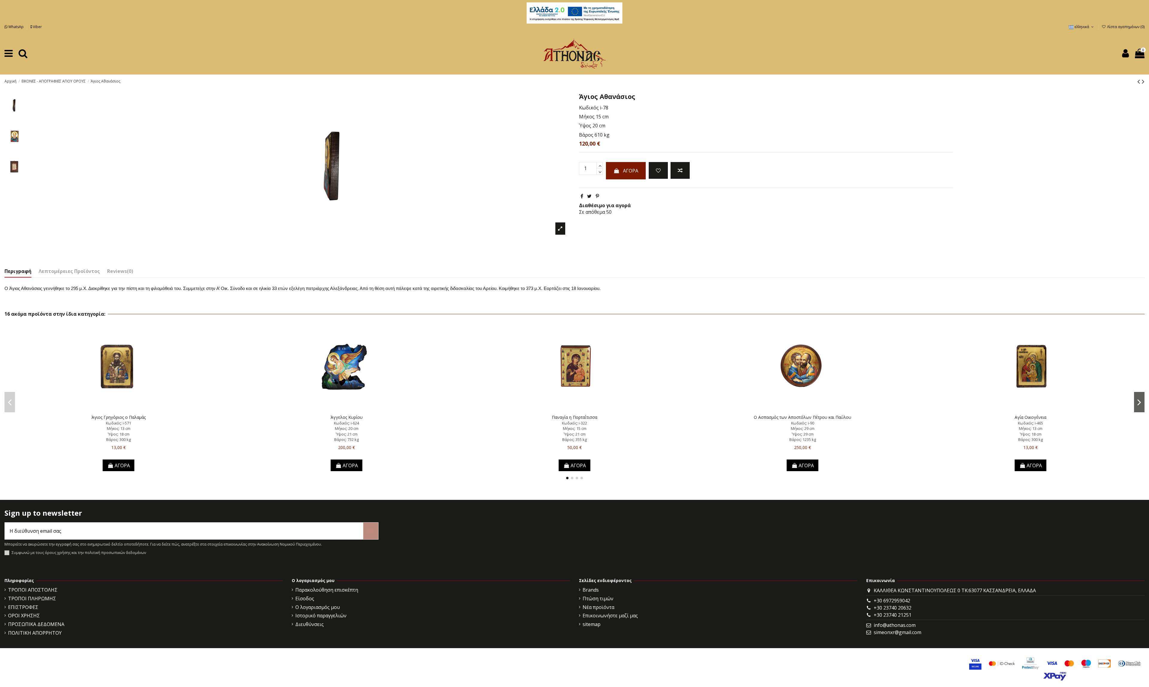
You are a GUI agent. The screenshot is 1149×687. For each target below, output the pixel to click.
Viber (37, 26)
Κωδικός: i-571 (118, 423)
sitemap (592, 624)
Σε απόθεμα (592, 212)
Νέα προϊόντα (598, 607)
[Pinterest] (597, 196)
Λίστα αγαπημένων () (1125, 26)
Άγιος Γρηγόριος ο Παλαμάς (119, 417)
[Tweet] (589, 196)
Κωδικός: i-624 (346, 423)
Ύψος (585, 125)
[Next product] (1143, 81)
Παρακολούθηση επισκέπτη (326, 590)
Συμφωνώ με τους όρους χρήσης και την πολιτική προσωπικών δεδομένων (79, 552)
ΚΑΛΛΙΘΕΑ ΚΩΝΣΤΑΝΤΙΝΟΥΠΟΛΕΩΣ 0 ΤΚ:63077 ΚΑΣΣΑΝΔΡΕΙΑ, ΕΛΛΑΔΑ (955, 590)
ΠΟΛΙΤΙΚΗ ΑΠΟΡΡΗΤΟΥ (35, 633)
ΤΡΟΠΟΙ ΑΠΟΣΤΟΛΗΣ (32, 590)
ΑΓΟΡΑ (630, 170)
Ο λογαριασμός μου (317, 607)
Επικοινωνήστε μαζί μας (610, 615)
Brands (591, 590)
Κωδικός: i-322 (574, 423)
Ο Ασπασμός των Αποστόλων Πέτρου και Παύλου (802, 417)
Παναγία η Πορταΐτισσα (574, 417)
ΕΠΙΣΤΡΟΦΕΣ (23, 607)
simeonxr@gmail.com (897, 632)
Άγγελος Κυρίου (347, 417)
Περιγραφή (17, 271)
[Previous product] (1139, 81)
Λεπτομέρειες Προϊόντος (69, 271)
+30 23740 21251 (892, 615)
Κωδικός (589, 107)
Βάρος (586, 135)
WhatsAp (16, 26)
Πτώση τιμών (598, 598)
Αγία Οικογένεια (1030, 417)
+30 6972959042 (892, 600)
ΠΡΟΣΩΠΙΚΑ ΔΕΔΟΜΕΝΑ (36, 624)
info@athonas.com (895, 625)
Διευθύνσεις (309, 624)
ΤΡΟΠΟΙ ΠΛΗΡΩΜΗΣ (32, 598)
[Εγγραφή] (370, 531)
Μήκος (587, 116)
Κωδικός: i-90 (802, 423)
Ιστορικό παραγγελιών (320, 615)
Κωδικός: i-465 (1030, 423)
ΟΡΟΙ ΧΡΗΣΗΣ (24, 615)
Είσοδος (304, 598)
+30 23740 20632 (892, 607)
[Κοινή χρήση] (581, 196)
